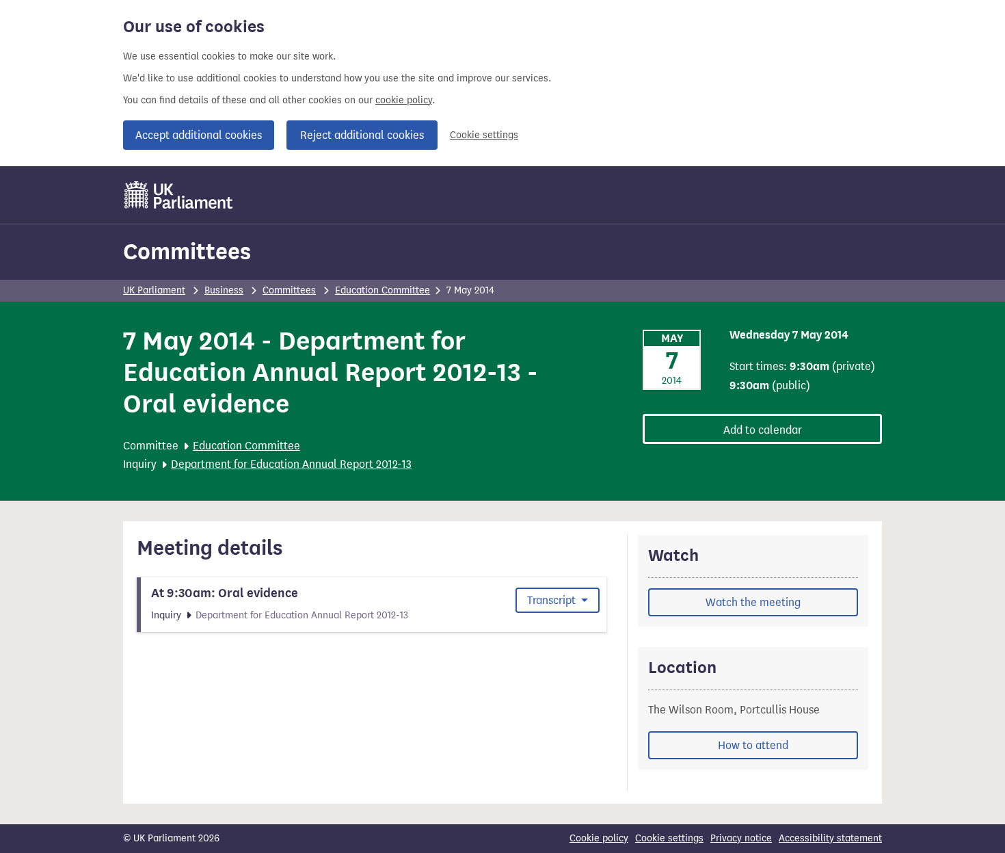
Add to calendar (762, 429)
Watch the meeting (753, 602)
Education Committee (382, 290)
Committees (187, 251)
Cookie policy (599, 838)
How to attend (753, 745)
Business (223, 290)
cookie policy (403, 100)
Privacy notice (741, 838)
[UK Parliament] (178, 195)
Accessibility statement (830, 838)
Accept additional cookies (198, 135)
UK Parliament (154, 290)
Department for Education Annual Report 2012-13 (291, 464)
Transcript (552, 600)
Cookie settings (484, 135)
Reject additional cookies (362, 135)
